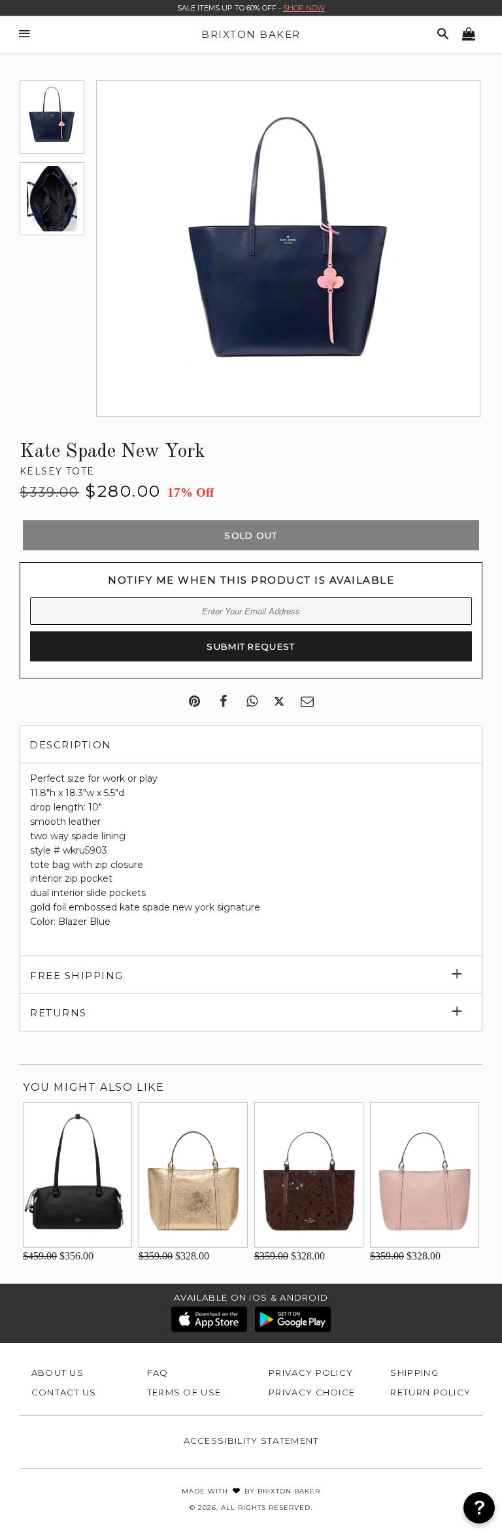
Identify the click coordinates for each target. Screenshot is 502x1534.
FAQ (158, 1372)
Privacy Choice (312, 1392)
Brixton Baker (251, 34)
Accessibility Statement (251, 1440)
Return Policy (430, 1392)
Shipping (414, 1372)
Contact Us (64, 1392)
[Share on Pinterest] (194, 702)
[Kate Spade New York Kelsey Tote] (52, 117)
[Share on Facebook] (223, 702)
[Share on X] (279, 702)
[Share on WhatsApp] (252, 702)
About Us (57, 1372)
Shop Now (304, 7)
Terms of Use (184, 1392)
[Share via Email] (307, 702)
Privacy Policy (311, 1372)
